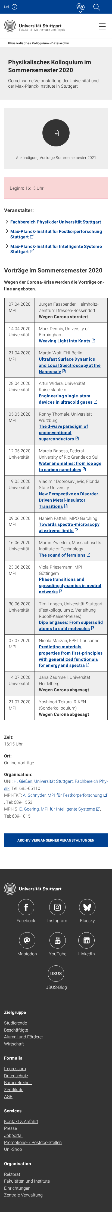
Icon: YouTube (57, 940)
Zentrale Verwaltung (23, 1195)
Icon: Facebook (26, 907)
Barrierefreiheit (18, 1082)
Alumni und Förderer (23, 1036)
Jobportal (13, 1135)
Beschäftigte (16, 1030)
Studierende (15, 1023)
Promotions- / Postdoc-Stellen (33, 1142)
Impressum (15, 1068)
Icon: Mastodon (27, 940)
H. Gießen (23, 781)
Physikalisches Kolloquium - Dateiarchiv (38, 43)
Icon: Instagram (57, 907)
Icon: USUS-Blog (56, 973)
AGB (8, 1096)
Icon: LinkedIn (86, 940)
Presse (10, 1128)
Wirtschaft (14, 1044)
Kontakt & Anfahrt (21, 1121)
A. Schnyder (34, 795)
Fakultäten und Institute (27, 1181)
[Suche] (96, 7)
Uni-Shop (13, 1149)
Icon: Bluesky (87, 907)
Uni (6, 7)
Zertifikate (13, 1089)
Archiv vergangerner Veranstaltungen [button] (56, 840)
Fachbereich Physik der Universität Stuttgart (55, 222)
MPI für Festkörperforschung (75, 795)
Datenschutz (16, 1075)
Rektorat (12, 1174)
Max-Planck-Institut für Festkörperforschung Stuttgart (56, 233)
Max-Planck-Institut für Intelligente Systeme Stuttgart (56, 248)
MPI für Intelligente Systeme (68, 809)
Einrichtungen (17, 1188)
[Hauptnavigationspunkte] (102, 26)
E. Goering (29, 809)
